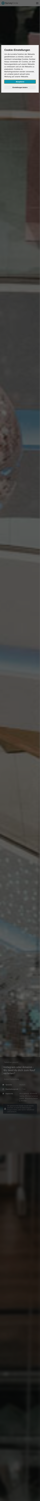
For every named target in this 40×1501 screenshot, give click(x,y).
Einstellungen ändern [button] (20, 87)
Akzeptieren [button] (20, 82)
